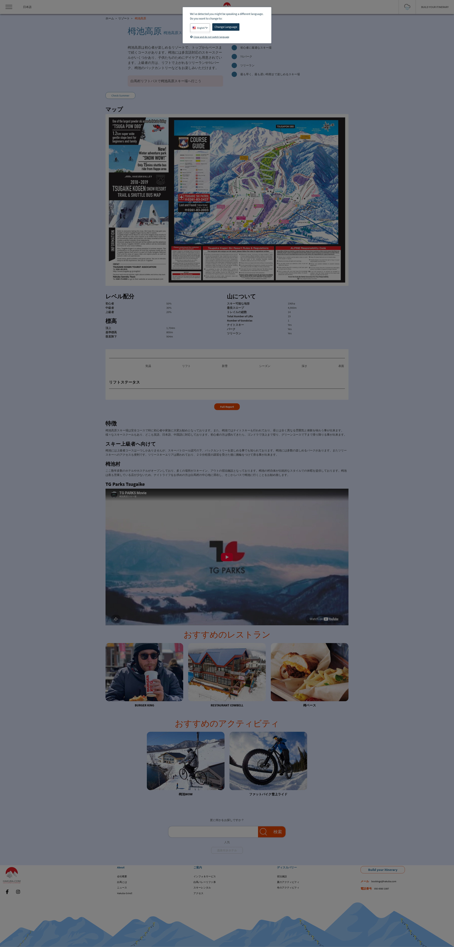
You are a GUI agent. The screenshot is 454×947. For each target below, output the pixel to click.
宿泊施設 (282, 876)
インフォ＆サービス (204, 876)
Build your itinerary (382, 870)
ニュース (122, 887)
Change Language (226, 27)
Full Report (227, 406)
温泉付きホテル (227, 850)
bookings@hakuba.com (383, 881)
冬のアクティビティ (288, 887)
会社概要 (122, 876)
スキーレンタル (202, 887)
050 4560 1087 (381, 888)
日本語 (27, 7)
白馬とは (122, 882)
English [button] (201, 27)
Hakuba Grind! (124, 893)
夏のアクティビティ (288, 882)
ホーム (110, 18)
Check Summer (120, 95)
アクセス (198, 893)
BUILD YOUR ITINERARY (435, 7)
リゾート (124, 18)
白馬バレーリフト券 (204, 882)
